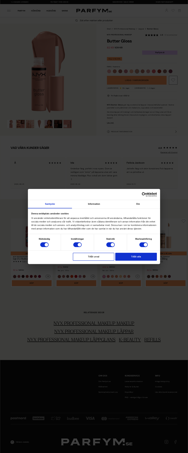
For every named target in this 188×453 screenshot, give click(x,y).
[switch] (77, 244)
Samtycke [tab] (50, 204)
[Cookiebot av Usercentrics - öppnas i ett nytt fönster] (144, 194)
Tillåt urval (93, 256)
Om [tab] (138, 204)
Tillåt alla (136, 256)
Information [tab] (94, 204)
